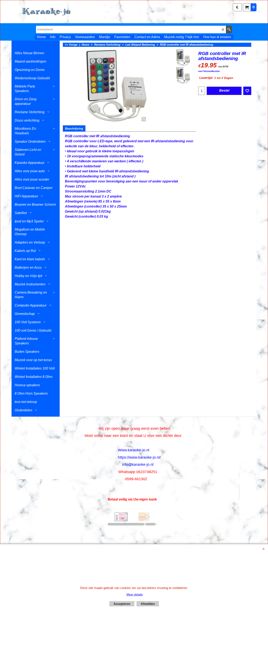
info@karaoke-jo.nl (137, 464)
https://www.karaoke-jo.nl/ (139, 457)
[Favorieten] (247, 91)
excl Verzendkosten (209, 71)
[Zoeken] (229, 29)
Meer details (134, 594)
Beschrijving (74, 128)
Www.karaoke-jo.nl (133, 450)
